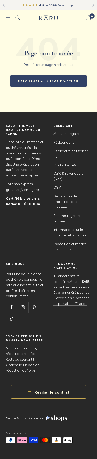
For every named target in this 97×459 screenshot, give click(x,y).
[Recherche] (17, 17)
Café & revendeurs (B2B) (68, 176)
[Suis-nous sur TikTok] (11, 318)
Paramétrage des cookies (67, 218)
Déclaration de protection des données (65, 201)
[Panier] (88, 17)
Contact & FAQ (65, 164)
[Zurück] (3, 5)
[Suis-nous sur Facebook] (11, 307)
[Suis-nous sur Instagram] (22, 307)
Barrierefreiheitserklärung (71, 153)
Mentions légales (66, 133)
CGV (57, 187)
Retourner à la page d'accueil (48, 81)
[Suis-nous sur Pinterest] (34, 307)
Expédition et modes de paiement (69, 246)
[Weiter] (93, 5)
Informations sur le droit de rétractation (69, 232)
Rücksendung (64, 142)
